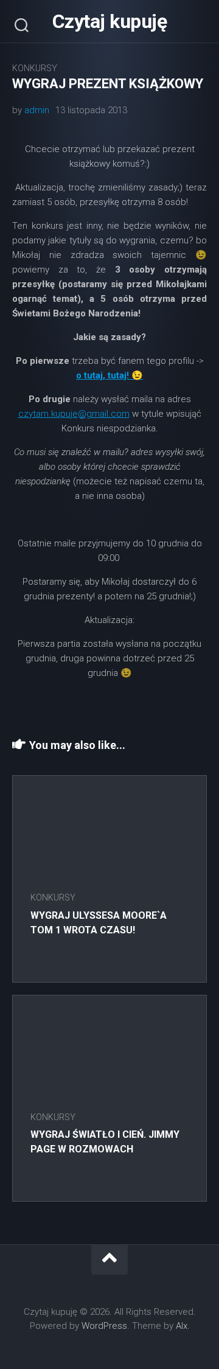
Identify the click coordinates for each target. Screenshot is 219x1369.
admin (36, 110)
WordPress (104, 1325)
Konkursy (34, 68)
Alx (181, 1325)
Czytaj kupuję (109, 21)
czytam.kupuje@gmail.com (74, 413)
